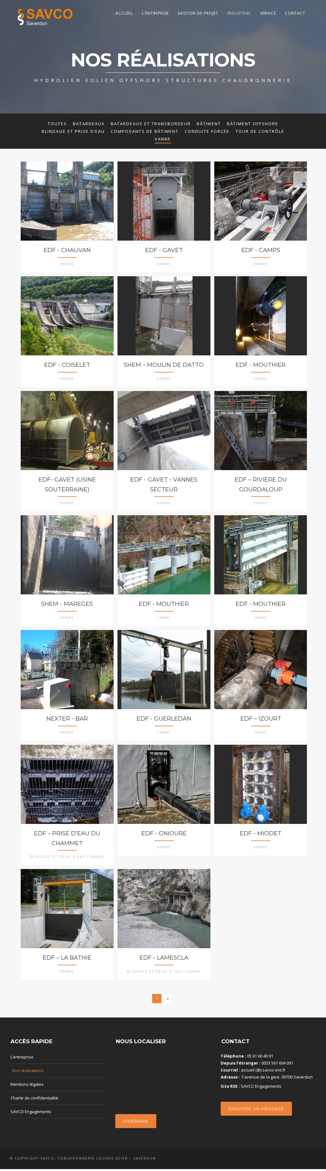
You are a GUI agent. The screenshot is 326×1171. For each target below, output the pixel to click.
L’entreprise (155, 13)
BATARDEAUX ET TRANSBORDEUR (151, 124)
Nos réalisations (28, 1070)
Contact (295, 13)
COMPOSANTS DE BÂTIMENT (145, 131)
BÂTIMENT (209, 124)
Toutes (57, 124)
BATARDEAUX (89, 124)
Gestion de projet (198, 13)
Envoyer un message (256, 1108)
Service (268, 13)
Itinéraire (135, 1121)
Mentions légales (27, 1084)
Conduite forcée (207, 131)
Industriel (239, 13)
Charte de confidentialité (34, 1098)
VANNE (163, 139)
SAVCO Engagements (31, 1111)
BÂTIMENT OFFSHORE (252, 124)
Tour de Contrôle (260, 131)
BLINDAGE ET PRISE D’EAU (73, 131)
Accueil (124, 13)
